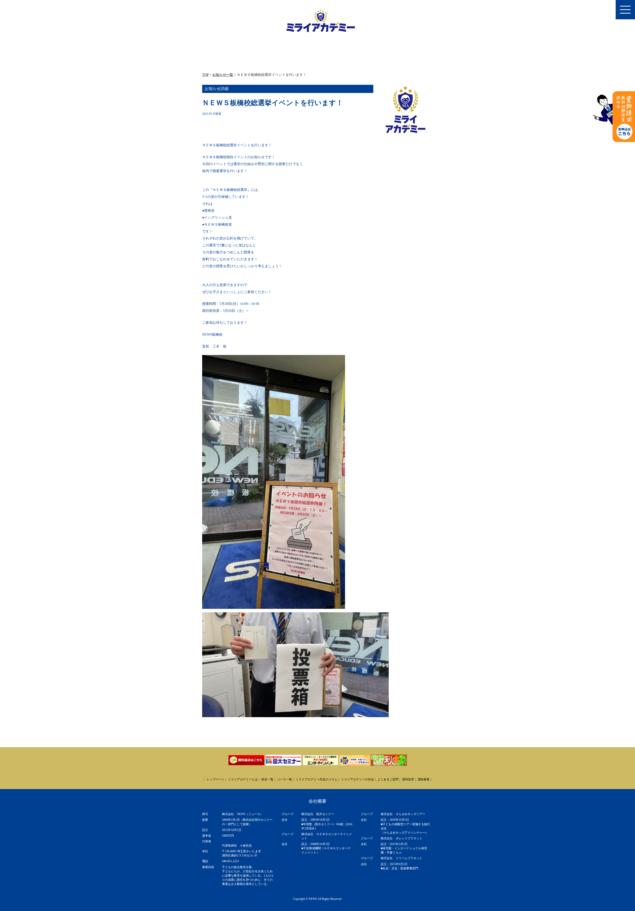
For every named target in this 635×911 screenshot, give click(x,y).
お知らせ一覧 (222, 75)
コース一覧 (284, 779)
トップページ (215, 779)
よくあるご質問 (388, 779)
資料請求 (408, 779)
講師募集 (424, 779)
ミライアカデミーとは (243, 779)
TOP (205, 75)
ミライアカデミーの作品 (357, 779)
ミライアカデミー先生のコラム (316, 779)
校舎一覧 (267, 779)
